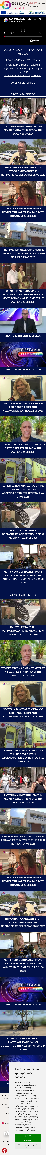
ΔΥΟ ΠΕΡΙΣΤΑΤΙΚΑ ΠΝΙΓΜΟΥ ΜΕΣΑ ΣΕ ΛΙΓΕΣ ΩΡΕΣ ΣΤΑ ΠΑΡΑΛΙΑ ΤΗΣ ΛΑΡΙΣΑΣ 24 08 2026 (23, 448)
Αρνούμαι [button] (27, 1140)
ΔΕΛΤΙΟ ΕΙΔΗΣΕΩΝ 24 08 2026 (23, 369)
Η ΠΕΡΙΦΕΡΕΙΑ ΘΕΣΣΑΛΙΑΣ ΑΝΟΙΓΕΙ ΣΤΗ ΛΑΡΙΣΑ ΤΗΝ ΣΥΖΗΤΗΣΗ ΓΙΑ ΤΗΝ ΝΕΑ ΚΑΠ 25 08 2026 (23, 253)
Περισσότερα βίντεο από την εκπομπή (23, 76)
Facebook (10, 1124)
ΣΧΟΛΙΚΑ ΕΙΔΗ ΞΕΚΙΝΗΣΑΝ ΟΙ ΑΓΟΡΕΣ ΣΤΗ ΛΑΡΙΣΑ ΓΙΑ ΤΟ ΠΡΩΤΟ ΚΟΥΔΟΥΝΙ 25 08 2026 (23, 212)
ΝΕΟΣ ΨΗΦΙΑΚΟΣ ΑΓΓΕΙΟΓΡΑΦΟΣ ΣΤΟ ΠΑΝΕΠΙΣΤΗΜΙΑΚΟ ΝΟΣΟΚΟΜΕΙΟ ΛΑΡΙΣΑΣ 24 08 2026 (23, 407)
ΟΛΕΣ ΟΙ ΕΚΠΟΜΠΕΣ (23, 83)
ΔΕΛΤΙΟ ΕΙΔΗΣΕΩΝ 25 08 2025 (23, 335)
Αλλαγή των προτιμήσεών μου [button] (27, 1146)
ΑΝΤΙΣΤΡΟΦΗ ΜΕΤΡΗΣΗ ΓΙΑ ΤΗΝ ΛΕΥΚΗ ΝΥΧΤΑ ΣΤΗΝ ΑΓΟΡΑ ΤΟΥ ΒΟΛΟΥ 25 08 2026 (23, 130)
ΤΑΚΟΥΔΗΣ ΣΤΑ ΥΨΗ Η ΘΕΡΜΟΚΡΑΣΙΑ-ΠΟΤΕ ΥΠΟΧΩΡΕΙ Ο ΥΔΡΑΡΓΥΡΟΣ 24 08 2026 (23, 534)
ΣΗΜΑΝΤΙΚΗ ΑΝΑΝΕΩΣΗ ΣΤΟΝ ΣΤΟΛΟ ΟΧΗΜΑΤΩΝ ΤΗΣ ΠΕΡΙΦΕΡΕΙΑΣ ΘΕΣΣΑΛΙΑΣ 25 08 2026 (23, 171)
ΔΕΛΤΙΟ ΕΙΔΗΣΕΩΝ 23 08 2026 (23, 1004)
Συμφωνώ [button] (28, 1136)
